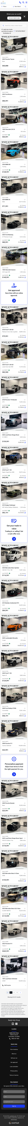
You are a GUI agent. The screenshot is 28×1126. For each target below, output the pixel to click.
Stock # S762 (5, 327)
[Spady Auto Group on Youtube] (12, 1024)
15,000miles (22, 875)
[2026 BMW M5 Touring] (14, 151)
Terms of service (14, 1075)
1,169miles (23, 507)
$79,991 (5, 336)
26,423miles (22, 605)
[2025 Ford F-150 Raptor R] (14, 659)
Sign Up (14, 1106)
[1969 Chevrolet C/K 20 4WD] (14, 115)
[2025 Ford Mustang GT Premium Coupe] (14, 221)
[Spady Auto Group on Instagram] (16, 1024)
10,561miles (22, 710)
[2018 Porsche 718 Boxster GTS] (14, 386)
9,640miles (23, 437)
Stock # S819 (5, 433)
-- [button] (25, 985)
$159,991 (5, 441)
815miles (23, 640)
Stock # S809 (5, 836)
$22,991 (5, 750)
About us (14, 1053)
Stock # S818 (5, 976)
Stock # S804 (5, 92)
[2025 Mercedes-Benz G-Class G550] (14, 859)
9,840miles (23, 675)
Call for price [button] (7, 985)
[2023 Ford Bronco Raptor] (14, 80)
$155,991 (5, 880)
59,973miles (22, 472)
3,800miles (23, 840)
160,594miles (22, 981)
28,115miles (22, 201)
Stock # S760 (5, 397)
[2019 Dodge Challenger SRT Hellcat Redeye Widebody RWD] (14, 491)
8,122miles (23, 237)
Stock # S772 (5, 636)
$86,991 (5, 101)
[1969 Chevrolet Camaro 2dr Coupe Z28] (14, 256)
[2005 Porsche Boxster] (14, 789)
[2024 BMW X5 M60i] (14, 186)
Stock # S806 (5, 197)
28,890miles (22, 332)
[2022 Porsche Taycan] (14, 45)
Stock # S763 (5, 601)
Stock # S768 (5, 801)
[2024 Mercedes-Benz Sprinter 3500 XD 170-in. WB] (14, 554)
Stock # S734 (5, 127)
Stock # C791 (5, 232)
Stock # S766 (5, 671)
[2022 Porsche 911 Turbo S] (14, 930)
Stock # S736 (5, 162)
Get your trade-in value (14, 18)
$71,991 (5, 206)
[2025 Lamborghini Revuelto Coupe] (14, 624)
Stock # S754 (5, 706)
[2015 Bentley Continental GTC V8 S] (14, 589)
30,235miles (22, 910)
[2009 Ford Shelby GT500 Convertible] (14, 694)
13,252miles (22, 402)
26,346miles (22, 805)
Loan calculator (14, 1066)
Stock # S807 (5, 871)
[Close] (24, 16)
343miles (23, 131)
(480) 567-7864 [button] (15, 1038)
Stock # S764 (5, 468)
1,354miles (23, 272)
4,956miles (23, 945)
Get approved (14, 1062)
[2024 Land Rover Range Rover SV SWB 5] (14, 421)
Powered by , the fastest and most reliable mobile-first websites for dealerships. (14, 1117)
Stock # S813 (5, 741)
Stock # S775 (5, 503)
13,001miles (22, 570)
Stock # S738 (5, 906)
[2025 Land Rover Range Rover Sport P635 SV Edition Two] (14, 824)
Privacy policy (14, 1071)
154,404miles (22, 745)
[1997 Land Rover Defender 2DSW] (14, 965)
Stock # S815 (5, 57)
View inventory (14, 1049)
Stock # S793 (5, 565)
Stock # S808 (5, 941)
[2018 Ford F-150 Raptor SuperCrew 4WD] (14, 456)
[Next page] (20, 992)
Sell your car (14, 1058)
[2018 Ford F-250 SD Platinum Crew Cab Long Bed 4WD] (14, 316)
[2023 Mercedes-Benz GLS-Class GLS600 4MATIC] (14, 894)
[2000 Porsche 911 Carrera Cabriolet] (14, 729)
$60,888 (5, 66)
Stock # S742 (5, 362)
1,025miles (23, 166)
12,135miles (22, 367)
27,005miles (22, 61)
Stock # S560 (5, 267)
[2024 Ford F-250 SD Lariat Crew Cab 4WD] (14, 351)
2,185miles (23, 96)
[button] (20, 2)
